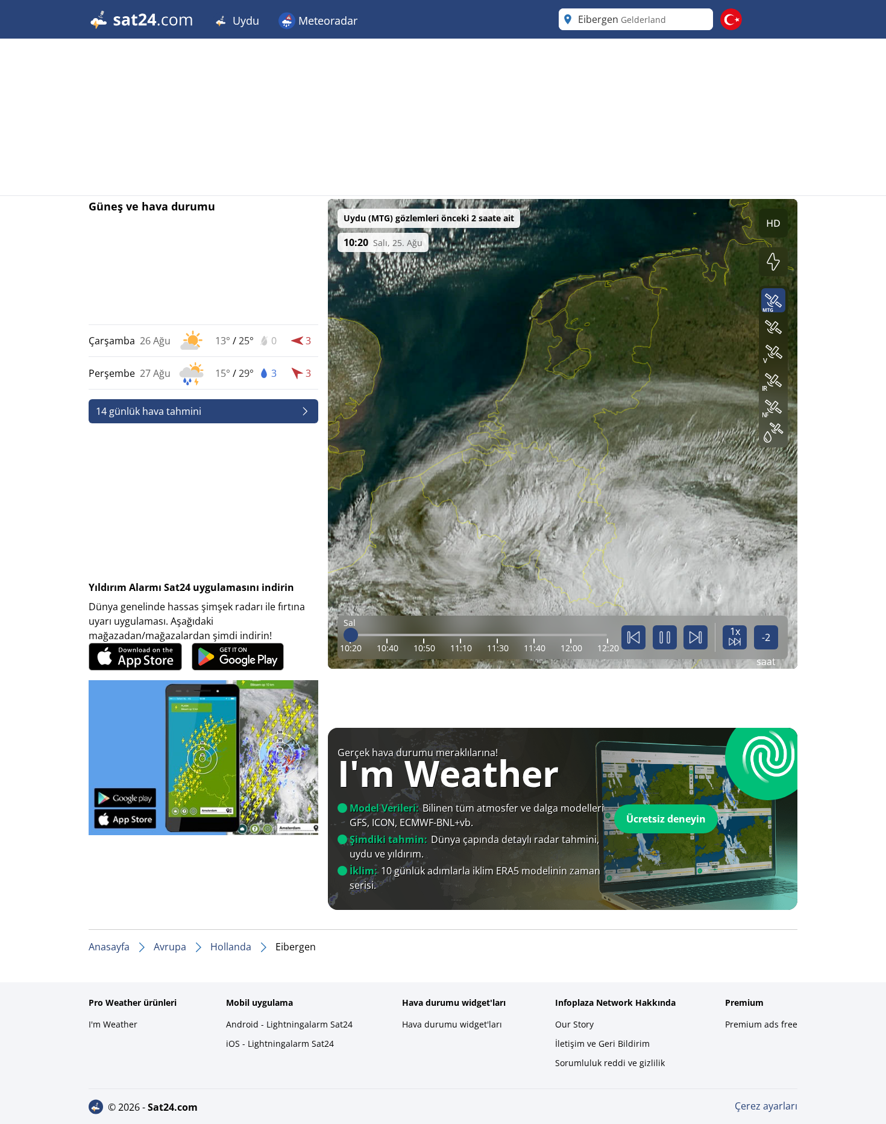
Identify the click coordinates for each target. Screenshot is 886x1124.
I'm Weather (113, 1024)
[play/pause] (665, 637)
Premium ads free (761, 1024)
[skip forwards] (695, 637)
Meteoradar (326, 20)
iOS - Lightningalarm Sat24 (280, 1043)
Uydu (244, 20)
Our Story (574, 1024)
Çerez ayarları (766, 1106)
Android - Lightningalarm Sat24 (289, 1024)
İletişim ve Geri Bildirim (602, 1043)
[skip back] (633, 637)
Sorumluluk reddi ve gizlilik (610, 1063)
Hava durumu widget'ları (452, 1024)
